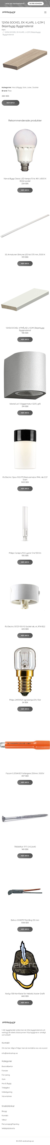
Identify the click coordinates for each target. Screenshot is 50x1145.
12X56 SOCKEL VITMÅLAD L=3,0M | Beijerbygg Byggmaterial (25, 329)
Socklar (35, 87)
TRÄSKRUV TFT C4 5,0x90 (25, 847)
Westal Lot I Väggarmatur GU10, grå (25, 404)
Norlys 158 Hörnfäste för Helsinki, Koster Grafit (25, 993)
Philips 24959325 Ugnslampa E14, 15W (25, 700)
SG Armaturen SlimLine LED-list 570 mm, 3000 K (25, 254)
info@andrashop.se (10, 1053)
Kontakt (5, 1115)
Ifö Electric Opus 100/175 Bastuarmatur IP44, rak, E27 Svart (25, 478)
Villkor (4, 1120)
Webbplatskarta (8, 1128)
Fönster (5, 1071)
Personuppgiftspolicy (10, 1124)
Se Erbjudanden (35, 3)
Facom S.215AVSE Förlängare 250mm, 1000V (25, 773)
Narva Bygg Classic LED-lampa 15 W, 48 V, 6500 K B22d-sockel (25, 179)
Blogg (4, 1111)
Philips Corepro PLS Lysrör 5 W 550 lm (25, 553)
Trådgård (5, 1088)
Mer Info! (11, 103)
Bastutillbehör (7, 1066)
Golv (24, 87)
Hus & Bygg (17, 87)
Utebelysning (7, 1092)
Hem (3, 30)
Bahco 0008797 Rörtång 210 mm (25, 920)
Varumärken (7, 1096)
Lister (29, 87)
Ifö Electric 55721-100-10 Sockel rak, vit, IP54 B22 (25, 626)
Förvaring (6, 1075)
